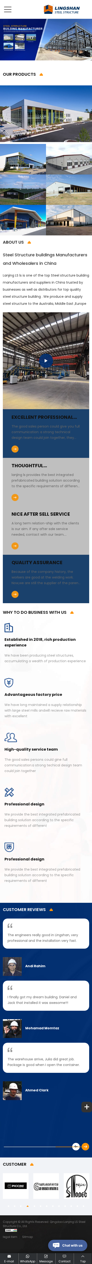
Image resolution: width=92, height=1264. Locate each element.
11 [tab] (72, 1206)
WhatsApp (27, 1261)
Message (46, 1261)
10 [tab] (65, 1206)
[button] (85, 1146)
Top (83, 1261)
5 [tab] (35, 1206)
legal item (10, 1237)
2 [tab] (15, 1206)
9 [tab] (59, 1206)
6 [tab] (41, 1206)
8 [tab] (53, 1206)
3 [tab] (21, 1206)
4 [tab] (27, 1206)
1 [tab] (9, 1206)
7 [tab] (47, 1206)
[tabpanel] (15, 1186)
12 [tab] (78, 1206)
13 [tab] (84, 1206)
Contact (65, 1261)
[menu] (7, 12)
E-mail (9, 1261)
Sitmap (27, 1237)
